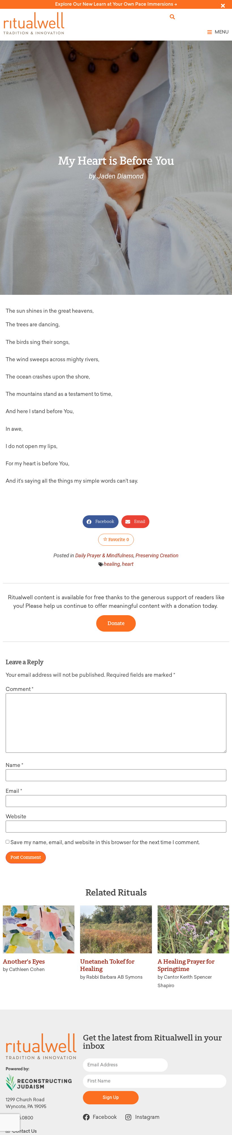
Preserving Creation (157, 555)
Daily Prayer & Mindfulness (104, 555)
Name (14, 765)
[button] (172, 17)
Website (16, 816)
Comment (19, 689)
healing (112, 564)
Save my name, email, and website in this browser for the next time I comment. (105, 842)
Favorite (118, 539)
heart (128, 564)
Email (14, 791)
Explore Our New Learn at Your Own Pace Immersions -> (116, 4)
